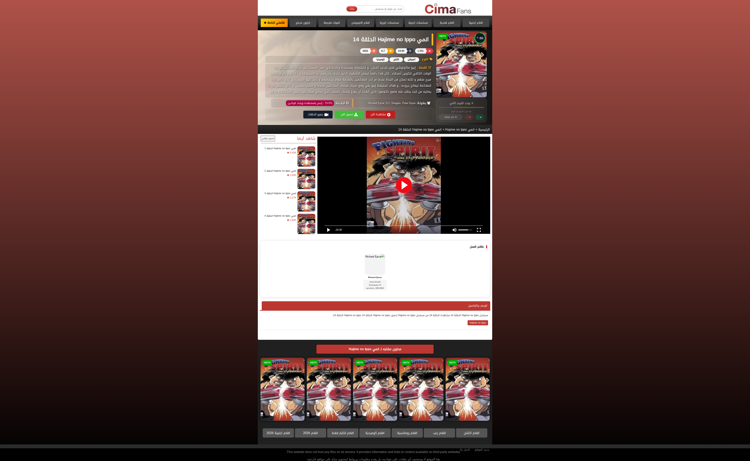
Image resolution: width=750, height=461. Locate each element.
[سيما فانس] (448, 8)
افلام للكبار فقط (343, 433)
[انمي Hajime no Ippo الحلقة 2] (305, 179)
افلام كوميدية (375, 433)
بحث (352, 9)
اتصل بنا (465, 449)
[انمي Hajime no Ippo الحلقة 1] (305, 156)
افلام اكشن (471, 433)
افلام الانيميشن (360, 22)
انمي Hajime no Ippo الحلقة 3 (280, 193)
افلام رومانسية (407, 433)
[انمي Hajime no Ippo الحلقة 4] (305, 224)
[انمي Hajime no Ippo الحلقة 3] (305, 201)
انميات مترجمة (332, 22)
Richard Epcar (375, 277)
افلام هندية (447, 22)
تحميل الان (347, 114)
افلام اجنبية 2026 (278, 433)
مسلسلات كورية (389, 22)
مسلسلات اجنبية (418, 22)
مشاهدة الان (378, 114)
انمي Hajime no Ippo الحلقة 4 (280, 216)
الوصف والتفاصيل (477, 305)
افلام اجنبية (476, 22)
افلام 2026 (310, 433)
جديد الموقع (482, 449)
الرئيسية (484, 129)
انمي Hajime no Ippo (460, 129)
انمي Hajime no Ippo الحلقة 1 (280, 148)
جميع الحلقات (315, 114)
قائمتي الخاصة (275, 22)
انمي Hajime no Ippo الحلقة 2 (280, 171)
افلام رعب (439, 433)
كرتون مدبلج (303, 22)
